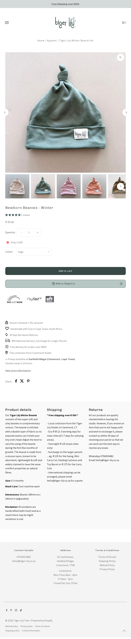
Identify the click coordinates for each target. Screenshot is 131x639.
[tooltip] (121, 283)
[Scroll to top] (124, 630)
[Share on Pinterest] (28, 381)
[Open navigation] (27, 23)
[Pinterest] (10, 610)
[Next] (126, 112)
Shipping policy (12, 630)
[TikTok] (20, 610)
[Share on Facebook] (16, 381)
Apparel (52, 40)
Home (41, 40)
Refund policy (11, 626)
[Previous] (4, 112)
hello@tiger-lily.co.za (23, 561)
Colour (9, 251)
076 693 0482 (24, 557)
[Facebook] (6, 610)
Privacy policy (26, 626)
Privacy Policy (107, 569)
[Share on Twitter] (22, 381)
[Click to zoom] (120, 57)
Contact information (31, 630)
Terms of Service (107, 557)
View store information (18, 370)
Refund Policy (107, 565)
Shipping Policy (107, 561)
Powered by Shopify (41, 620)
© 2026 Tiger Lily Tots (17, 620)
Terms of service (42, 626)
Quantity (10, 232)
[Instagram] (15, 610)
